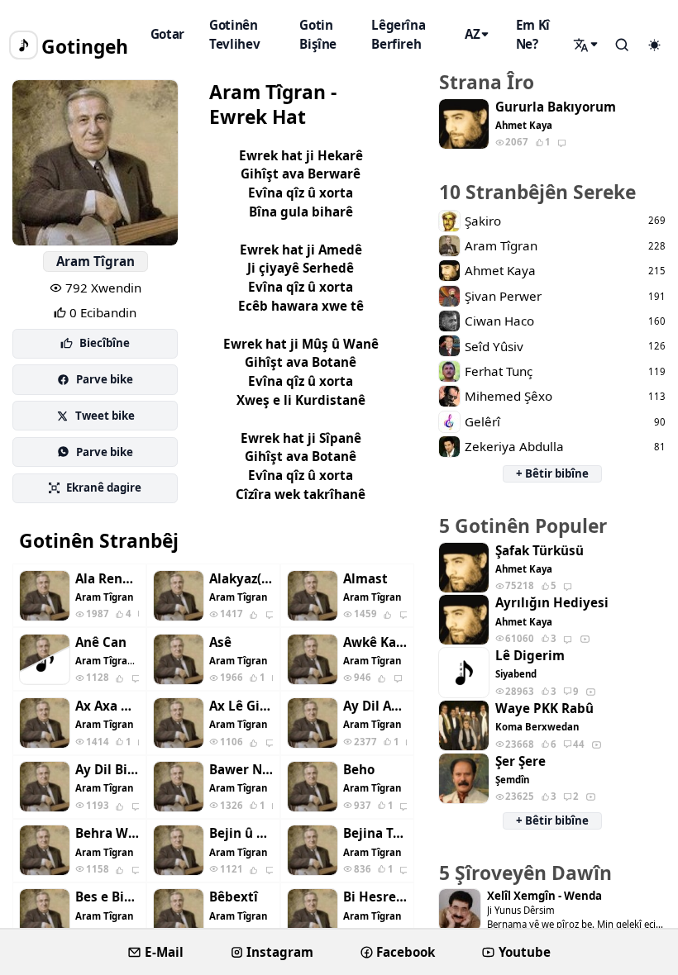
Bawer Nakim (241, 770)
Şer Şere (520, 761)
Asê (220, 642)
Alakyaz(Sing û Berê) (241, 579)
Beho (359, 770)
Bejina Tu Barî (375, 833)
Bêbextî (233, 897)
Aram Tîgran (95, 261)
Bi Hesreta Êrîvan (375, 897)
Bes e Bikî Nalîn (107, 897)
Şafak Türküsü (539, 551)
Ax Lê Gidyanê (241, 706)
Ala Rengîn (107, 579)
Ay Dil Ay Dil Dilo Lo (375, 706)
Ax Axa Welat (107, 706)
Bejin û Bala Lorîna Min (241, 833)
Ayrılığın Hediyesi (552, 603)
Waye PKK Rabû (544, 708)
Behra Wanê (107, 833)
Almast (365, 579)
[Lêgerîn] (587, 44)
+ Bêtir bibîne (552, 473)
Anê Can (101, 642)
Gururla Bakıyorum (555, 107)
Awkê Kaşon (375, 642)
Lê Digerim (530, 655)
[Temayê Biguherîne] (654, 45)
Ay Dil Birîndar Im (107, 770)
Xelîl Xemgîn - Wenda (544, 896)
